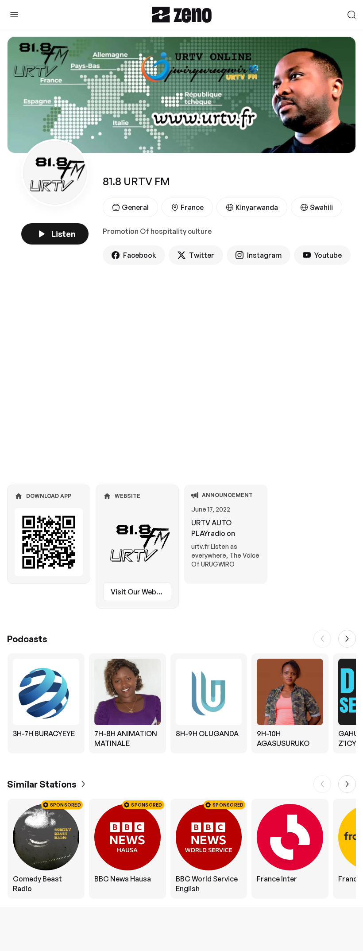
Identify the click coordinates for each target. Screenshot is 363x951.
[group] (181, 703)
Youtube (328, 255)
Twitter (201, 255)
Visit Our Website (140, 591)
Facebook (139, 255)
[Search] (351, 15)
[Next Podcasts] (347, 639)
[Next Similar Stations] (347, 784)
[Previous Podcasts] (322, 639)
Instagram (264, 255)
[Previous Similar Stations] (322, 784)
